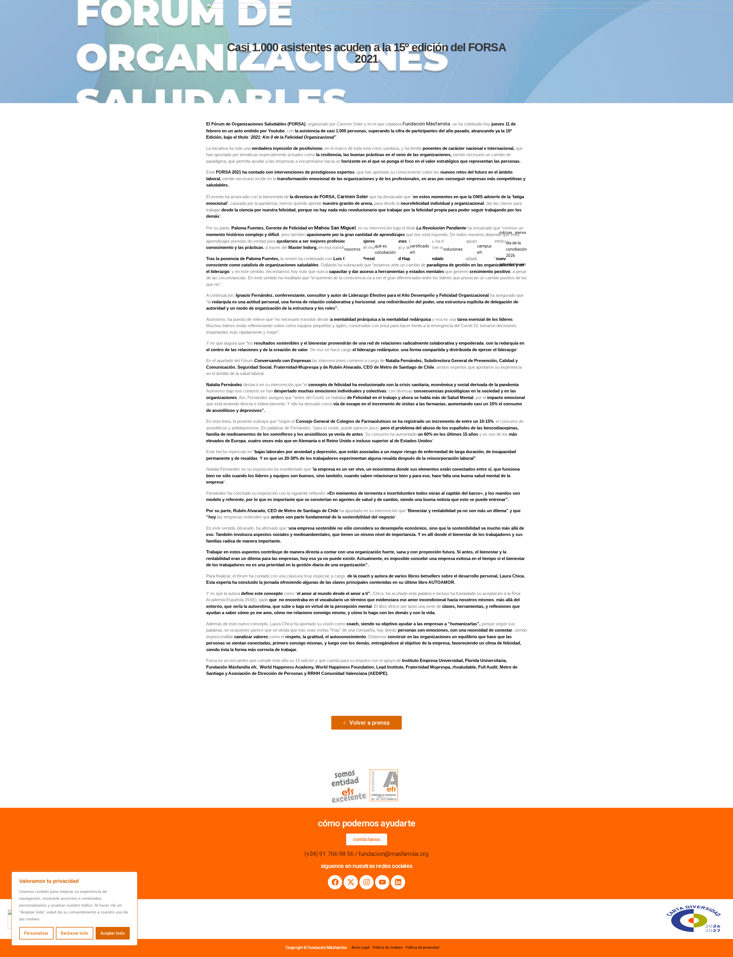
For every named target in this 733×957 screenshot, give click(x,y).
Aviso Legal (360, 948)
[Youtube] (382, 882)
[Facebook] (335, 882)
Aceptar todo (113, 933)
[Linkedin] (398, 882)
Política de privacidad (422, 948)
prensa (520, 233)
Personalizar (36, 933)
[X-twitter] (351, 882)
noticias (505, 233)
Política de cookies (388, 948)
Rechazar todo (74, 933)
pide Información (512, 264)
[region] (74, 909)
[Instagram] (366, 882)
